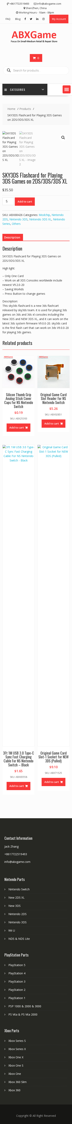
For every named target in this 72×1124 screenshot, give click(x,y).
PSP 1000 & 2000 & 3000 (24, 1006)
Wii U (11, 930)
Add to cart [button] (16, 427)
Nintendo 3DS (18, 219)
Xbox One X (15, 1057)
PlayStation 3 (16, 981)
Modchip (44, 215)
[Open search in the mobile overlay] (36, 70)
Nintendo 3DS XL (40, 219)
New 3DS (14, 906)
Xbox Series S (17, 1041)
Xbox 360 (14, 1090)
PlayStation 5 (16, 965)
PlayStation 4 (16, 973)
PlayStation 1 (16, 998)
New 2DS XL (16, 897)
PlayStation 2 (16, 990)
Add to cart (25, 201)
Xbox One (14, 1074)
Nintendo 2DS (17, 914)
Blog (17, 19)
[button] (67, 89)
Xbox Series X (17, 1049)
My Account (59, 19)
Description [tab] (12, 237)
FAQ (8, 19)
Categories (17, 89)
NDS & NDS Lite (19, 939)
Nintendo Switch (19, 889)
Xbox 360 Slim (17, 1082)
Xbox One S (15, 1065)
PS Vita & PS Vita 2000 (22, 1014)
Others (16, 224)
